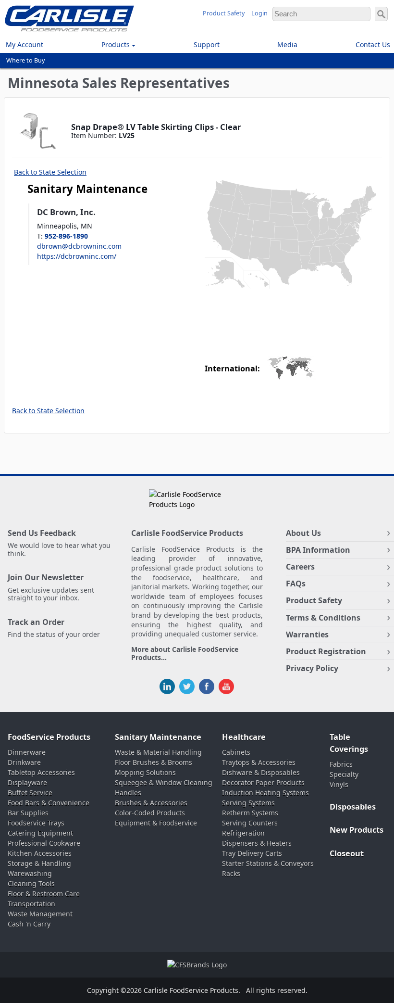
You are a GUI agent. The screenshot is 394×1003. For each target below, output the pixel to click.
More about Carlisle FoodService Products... (184, 654)
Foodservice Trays (36, 822)
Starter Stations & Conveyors (268, 863)
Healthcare (244, 737)
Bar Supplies (28, 812)
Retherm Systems (250, 812)
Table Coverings (349, 743)
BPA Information (318, 550)
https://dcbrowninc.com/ (76, 256)
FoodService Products (49, 737)
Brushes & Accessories (151, 802)
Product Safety (224, 13)
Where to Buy (25, 60)
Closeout (347, 853)
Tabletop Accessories (41, 772)
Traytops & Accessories (259, 762)
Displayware (27, 782)
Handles (128, 792)
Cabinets (236, 752)
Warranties (307, 634)
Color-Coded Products (150, 812)
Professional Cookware (44, 843)
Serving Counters (250, 822)
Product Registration (326, 651)
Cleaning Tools (31, 883)
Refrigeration (243, 833)
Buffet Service (30, 792)
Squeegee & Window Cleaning (163, 782)
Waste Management (40, 913)
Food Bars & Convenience (48, 802)
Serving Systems (248, 802)
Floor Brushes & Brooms (153, 762)
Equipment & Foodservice (156, 822)
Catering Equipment (40, 833)
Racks (231, 873)
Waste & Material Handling (158, 752)
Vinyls (339, 784)
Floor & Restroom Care (44, 893)
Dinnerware (27, 752)
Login (259, 13)
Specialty (344, 774)
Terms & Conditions (323, 617)
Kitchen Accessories (40, 853)
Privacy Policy (312, 668)
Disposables (353, 806)
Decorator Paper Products (263, 782)
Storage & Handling (39, 863)
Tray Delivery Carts (252, 853)
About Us (303, 533)
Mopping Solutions (145, 772)
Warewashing (30, 873)
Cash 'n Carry (29, 923)
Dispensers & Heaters (257, 843)
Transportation (31, 903)
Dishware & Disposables (261, 772)
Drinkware (24, 762)
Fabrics (341, 764)
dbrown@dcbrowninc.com (79, 246)
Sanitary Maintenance (158, 737)
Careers (300, 566)
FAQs (296, 583)
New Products (356, 830)
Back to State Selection (50, 172)
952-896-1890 (66, 236)
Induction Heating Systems (265, 792)
